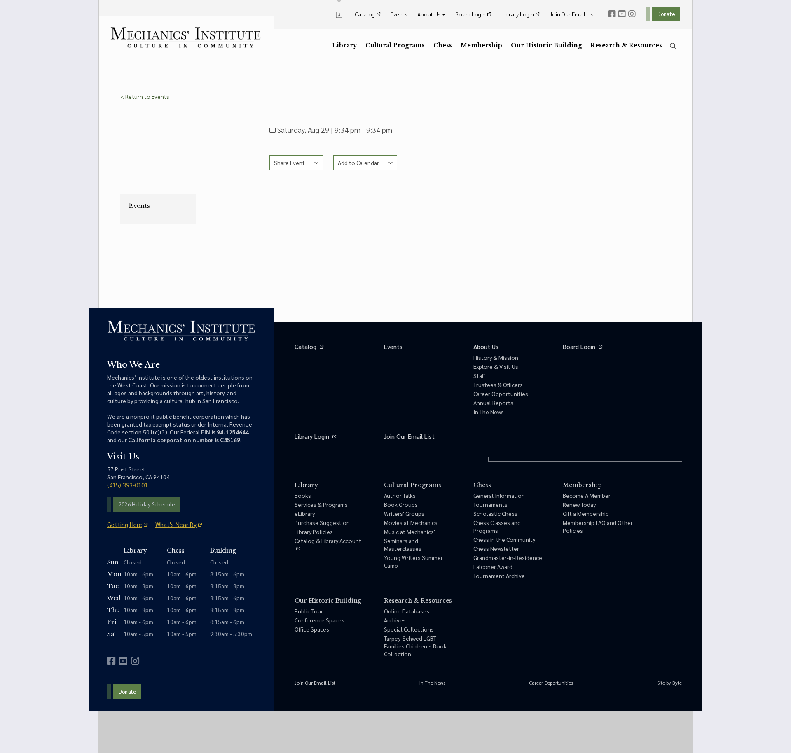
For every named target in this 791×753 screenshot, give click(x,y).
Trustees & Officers (498, 384)
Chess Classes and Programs (497, 526)
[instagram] (632, 14)
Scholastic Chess (495, 513)
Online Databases (406, 611)
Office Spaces (312, 629)
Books (303, 495)
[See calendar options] (365, 163)
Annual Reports (493, 402)
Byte (677, 682)
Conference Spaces (319, 620)
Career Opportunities (500, 393)
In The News (488, 411)
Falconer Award (493, 566)
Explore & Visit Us (495, 366)
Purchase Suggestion (322, 522)
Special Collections (409, 629)
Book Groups (401, 504)
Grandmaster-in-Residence (507, 557)
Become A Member (587, 495)
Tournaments (490, 504)
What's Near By (176, 524)
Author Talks (400, 495)
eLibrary (305, 513)
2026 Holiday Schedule (147, 504)
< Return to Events (144, 96)
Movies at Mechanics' (411, 522)
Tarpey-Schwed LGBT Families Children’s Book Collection (415, 645)
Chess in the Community (504, 539)
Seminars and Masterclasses (402, 544)
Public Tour (309, 611)
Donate (666, 13)
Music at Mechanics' (409, 531)
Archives (395, 620)
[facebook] (612, 14)
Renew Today (579, 504)
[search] (672, 46)
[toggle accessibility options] (339, 14)
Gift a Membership (586, 513)
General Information (499, 495)
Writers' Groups (404, 513)
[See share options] (296, 163)
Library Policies (314, 531)
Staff (479, 375)
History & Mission (495, 357)
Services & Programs (321, 504)
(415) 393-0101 (127, 485)
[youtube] (622, 14)
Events (139, 205)
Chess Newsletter (496, 548)
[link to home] (185, 37)
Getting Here (124, 524)
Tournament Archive (499, 575)
